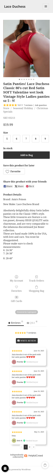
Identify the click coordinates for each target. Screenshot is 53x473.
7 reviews (28, 105)
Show (5, 468)
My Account (16, 280)
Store (6, 108)
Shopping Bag (36, 290)
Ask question (41, 105)
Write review (28, 340)
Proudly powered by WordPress (17, 469)
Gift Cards (16, 301)
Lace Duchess (14, 6)
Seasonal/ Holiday (23, 108)
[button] (14, 171)
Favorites (16, 290)
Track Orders (36, 280)
